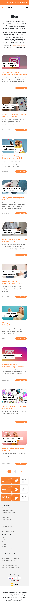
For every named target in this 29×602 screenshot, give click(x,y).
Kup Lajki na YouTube (7, 526)
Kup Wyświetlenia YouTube (8, 529)
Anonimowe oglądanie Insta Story (9, 565)
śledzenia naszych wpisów (18, 45)
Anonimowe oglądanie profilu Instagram (11, 567)
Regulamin (4, 546)
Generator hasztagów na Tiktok (9, 560)
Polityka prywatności (7, 549)
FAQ (3, 537)
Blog (3, 541)
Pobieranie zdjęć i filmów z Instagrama (10, 556)
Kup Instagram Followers (7, 510)
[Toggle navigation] (27, 7)
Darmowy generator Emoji (8, 570)
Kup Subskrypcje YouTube (8, 531)
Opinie (3, 539)
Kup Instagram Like (6, 507)
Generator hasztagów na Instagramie (10, 558)
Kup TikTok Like (5, 517)
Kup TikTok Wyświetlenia (7, 522)
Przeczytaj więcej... (21, 88)
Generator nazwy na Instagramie (9, 563)
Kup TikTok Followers (6, 519)
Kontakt (4, 544)
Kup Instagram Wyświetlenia (8, 512)
